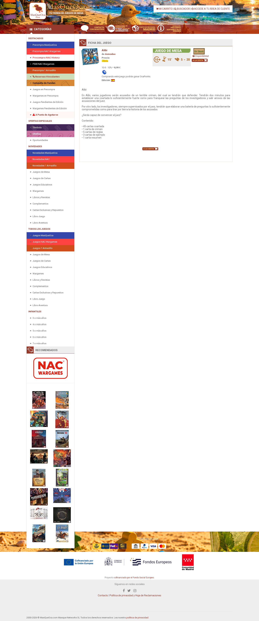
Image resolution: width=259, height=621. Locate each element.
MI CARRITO (165, 8)
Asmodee (110, 54)
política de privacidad (137, 617)
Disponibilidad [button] (202, 56)
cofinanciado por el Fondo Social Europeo (134, 577)
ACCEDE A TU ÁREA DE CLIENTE (212, 8)
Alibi (104, 50)
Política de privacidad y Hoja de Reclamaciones (135, 595)
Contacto (103, 595)
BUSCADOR (183, 8)
